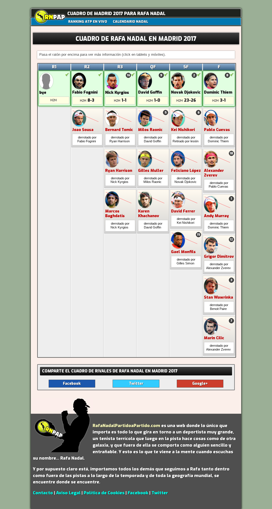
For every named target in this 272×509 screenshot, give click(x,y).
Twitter (160, 493)
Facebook (138, 493)
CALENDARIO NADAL (130, 21)
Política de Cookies (104, 493)
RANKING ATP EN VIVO (87, 21)
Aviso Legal (68, 493)
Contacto (43, 493)
